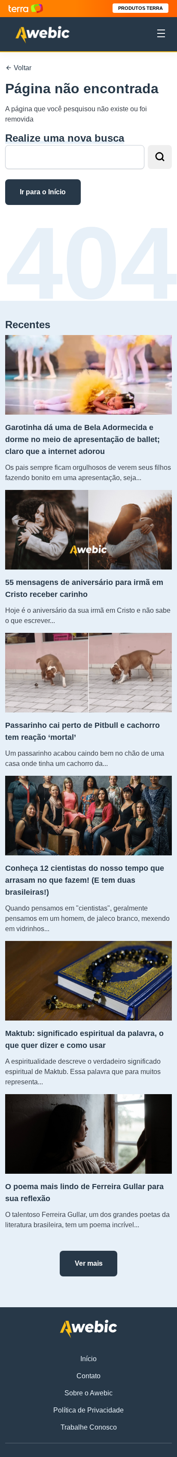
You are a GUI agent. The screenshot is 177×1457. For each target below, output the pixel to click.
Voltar (21, 67)
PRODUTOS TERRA (140, 8)
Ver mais (89, 1263)
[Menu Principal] (161, 34)
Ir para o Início (43, 192)
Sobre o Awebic (88, 1393)
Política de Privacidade (88, 1410)
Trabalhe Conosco (89, 1427)
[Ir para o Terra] (26, 8)
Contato (88, 1376)
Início (88, 1358)
